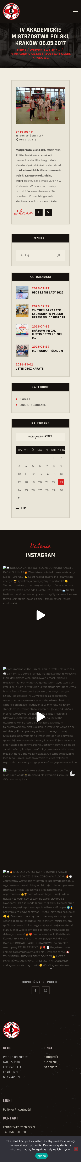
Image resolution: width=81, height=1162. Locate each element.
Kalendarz (50, 1067)
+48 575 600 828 (14, 1132)
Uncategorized (33, 404)
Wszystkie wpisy (42, 50)
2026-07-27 (40, 288)
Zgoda (41, 1155)
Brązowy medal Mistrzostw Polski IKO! (47, 334)
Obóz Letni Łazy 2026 (48, 292)
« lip (22, 508)
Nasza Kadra (52, 1062)
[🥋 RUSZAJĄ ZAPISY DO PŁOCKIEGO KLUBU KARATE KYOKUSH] (40, 615)
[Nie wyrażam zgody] (76, 1149)
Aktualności (51, 1057)
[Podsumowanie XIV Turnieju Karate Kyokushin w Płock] (40, 716)
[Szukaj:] (40, 255)
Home (21, 50)
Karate (26, 399)
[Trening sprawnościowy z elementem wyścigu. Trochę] (40, 818)
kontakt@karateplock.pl (19, 1127)
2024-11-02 (24, 364)
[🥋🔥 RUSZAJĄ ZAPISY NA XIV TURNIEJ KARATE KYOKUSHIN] (40, 919)
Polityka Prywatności (17, 1109)
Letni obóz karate (30, 368)
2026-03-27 (40, 346)
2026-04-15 (40, 326)
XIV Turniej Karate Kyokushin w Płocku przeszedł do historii (48, 314)
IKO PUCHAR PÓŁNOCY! (47, 351)
